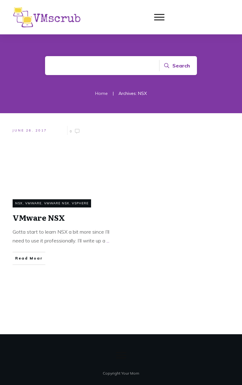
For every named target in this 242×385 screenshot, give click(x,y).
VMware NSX (56, 203)
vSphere (80, 203)
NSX (19, 203)
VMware (33, 203)
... (108, 240)
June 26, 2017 (30, 130)
